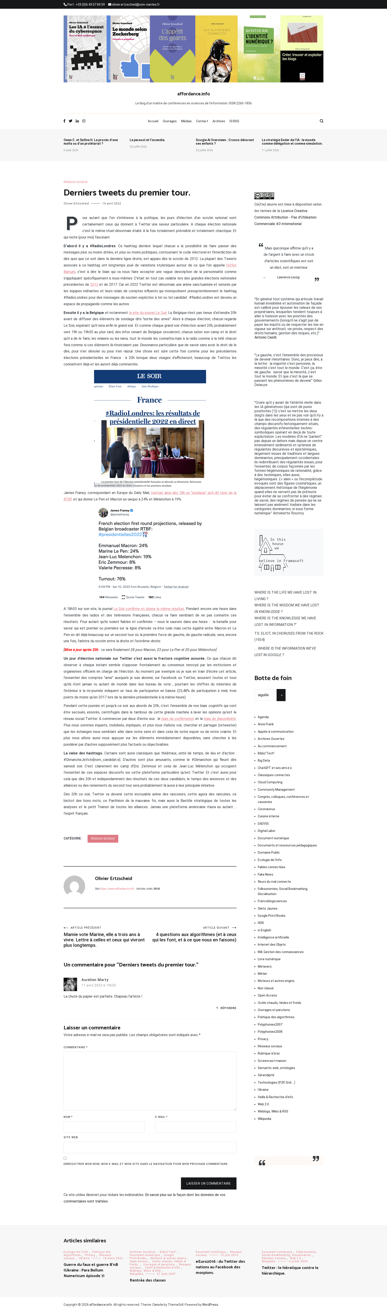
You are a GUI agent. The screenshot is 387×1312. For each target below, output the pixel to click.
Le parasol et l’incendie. (147, 140)
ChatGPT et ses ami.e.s (275, 768)
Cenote (158, 1304)
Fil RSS (234, 121)
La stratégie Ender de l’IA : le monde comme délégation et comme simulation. (292, 141)
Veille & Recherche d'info (275, 1097)
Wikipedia (264, 1119)
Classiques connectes (274, 775)
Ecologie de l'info (270, 860)
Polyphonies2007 (270, 1024)
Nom (68, 1117)
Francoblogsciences (272, 901)
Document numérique (273, 838)
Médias (186, 121)
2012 (94, 284)
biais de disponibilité (220, 719)
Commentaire (76, 1047)
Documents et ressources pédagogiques (287, 845)
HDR (261, 923)
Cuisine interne (268, 816)
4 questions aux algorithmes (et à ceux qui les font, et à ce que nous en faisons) (194, 934)
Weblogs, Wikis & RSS (273, 1111)
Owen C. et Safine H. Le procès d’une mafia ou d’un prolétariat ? (91, 141)
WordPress (210, 1304)
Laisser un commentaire (209, 1183)
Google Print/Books (272, 915)
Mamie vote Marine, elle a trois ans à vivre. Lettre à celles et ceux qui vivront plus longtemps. (104, 937)
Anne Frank (266, 724)
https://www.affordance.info (117, 888)
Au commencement (272, 746)
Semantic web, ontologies (276, 1068)
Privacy (263, 1039)
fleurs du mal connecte (274, 881)
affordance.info (193, 94)
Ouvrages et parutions (274, 1010)
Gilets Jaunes (267, 908)
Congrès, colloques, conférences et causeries (283, 799)
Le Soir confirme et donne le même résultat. (149, 609)
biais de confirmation (177, 719)
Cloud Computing (270, 782)
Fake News (265, 874)
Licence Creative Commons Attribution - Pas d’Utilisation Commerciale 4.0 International (285, 217)
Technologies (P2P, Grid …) (276, 1082)
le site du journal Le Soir (148, 313)
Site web (71, 1137)
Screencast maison (272, 1061)
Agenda (263, 717)
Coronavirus (266, 809)
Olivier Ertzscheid (76, 203)
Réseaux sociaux (76, 182)
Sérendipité (266, 1075)
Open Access (267, 995)
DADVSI (263, 823)
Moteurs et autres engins (276, 981)
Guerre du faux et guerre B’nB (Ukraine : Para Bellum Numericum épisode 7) (91, 1270)
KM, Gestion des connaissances (281, 952)
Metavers (265, 966)
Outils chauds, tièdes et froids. (280, 1003)
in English (264, 930)
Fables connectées (271, 867)
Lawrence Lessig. (289, 277)
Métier (262, 973)
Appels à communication (276, 731)
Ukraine (263, 1089)
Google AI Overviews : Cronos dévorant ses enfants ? (225, 141)
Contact (202, 121)
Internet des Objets (272, 944)
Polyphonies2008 (270, 1031)
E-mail (161, 1117)
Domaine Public (269, 852)
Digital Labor (266, 831)
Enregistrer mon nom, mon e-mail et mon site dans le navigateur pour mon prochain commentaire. (146, 1164)
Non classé (266, 988)
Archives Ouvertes (271, 739)
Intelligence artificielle (273, 937)
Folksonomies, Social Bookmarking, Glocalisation (283, 891)
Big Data (264, 760)
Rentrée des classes (148, 1280)
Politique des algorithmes (276, 1017)
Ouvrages (170, 121)
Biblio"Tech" (266, 753)
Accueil (153, 121)
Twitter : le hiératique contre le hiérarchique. (290, 1271)
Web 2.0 (263, 1104)
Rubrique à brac (269, 1053)
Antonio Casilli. (265, 337)
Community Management (276, 789)
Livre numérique (269, 959)
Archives (219, 121)
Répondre (228, 1008)
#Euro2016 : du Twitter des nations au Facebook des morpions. (220, 1267)
